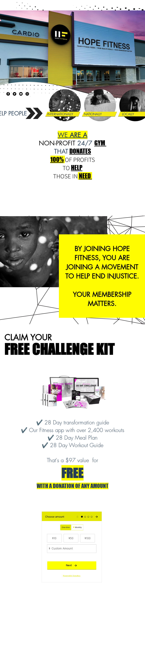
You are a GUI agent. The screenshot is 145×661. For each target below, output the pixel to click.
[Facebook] (8, 94)
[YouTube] (21, 94)
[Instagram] (27, 94)
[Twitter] (14, 94)
